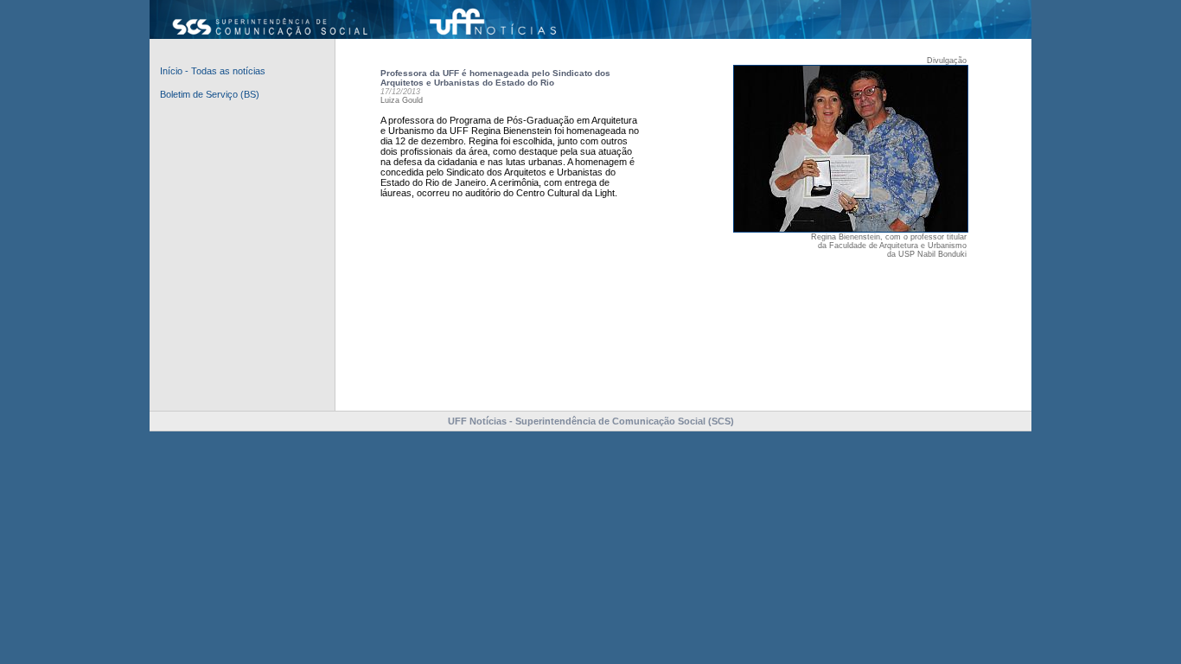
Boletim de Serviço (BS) (209, 94)
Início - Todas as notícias (212, 71)
